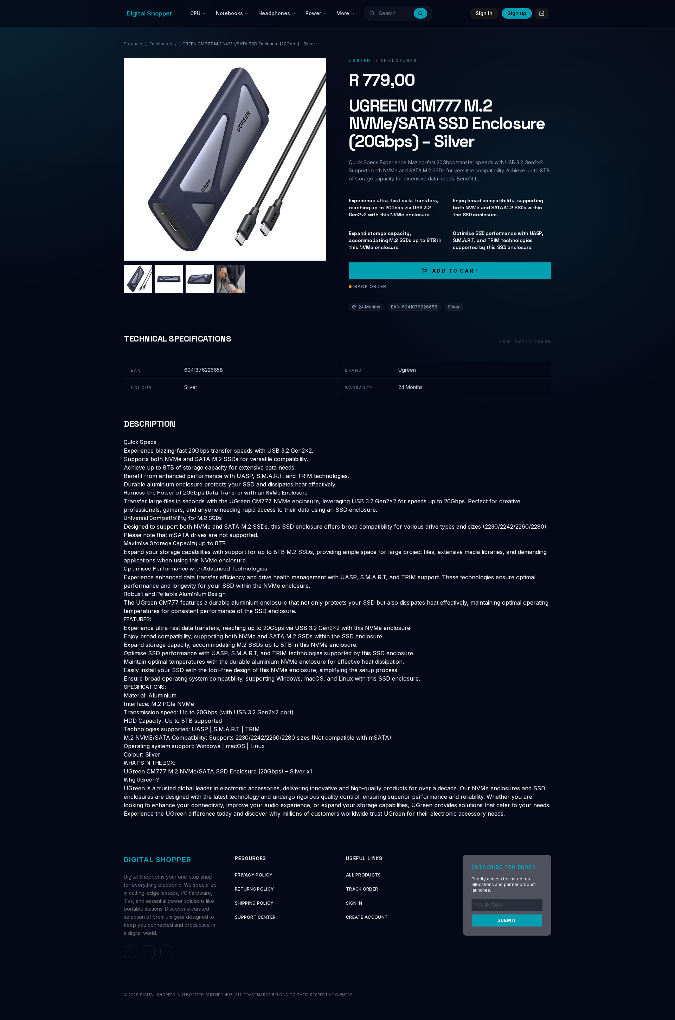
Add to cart (455, 271)
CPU (195, 13)
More (342, 13)
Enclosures (160, 43)
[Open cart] (541, 13)
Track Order (362, 889)
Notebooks (229, 13)
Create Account (367, 917)
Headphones (274, 13)
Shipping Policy (254, 903)
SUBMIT (506, 920)
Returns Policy (254, 889)
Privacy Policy (253, 875)
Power (313, 13)
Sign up (516, 13)
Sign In (354, 903)
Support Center (255, 917)
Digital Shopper (149, 13)
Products (133, 43)
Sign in (484, 13)
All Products (363, 875)
